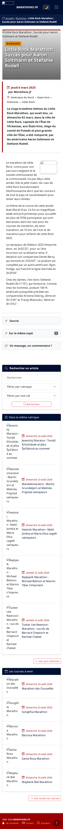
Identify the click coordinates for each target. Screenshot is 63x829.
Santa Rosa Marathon (35, 758)
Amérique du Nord (22, 97)
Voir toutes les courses (46, 798)
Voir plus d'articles (49, 661)
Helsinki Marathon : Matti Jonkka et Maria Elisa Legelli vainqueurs (39, 533)
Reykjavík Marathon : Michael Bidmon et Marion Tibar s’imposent (38, 581)
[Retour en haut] (56, 823)
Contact (30, 823)
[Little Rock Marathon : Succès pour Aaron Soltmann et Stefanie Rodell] (48, 167)
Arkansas (12, 102)
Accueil (9, 18)
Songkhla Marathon (34, 712)
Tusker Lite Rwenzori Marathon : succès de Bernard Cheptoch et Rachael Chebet (35, 631)
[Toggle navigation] (56, 7)
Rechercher (33, 404)
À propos (45, 823)
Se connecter (12, 823)
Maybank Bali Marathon (37, 782)
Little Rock (28, 102)
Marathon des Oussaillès (37, 688)
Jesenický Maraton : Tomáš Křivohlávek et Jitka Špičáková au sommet (39, 444)
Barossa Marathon (34, 735)
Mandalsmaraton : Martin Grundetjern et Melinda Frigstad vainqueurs (38, 488)
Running (21, 18)
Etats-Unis (43, 97)
